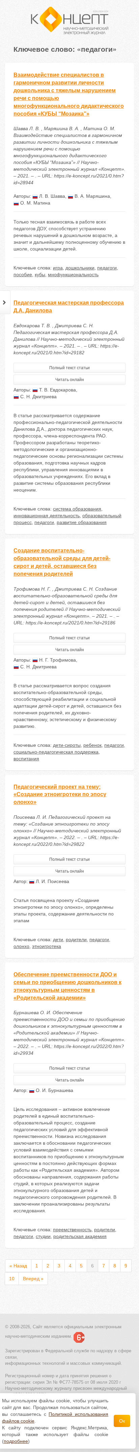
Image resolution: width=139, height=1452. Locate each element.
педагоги (107, 267)
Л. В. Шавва (51, 196)
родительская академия (80, 1236)
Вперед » (33, 1278)
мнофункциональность (73, 274)
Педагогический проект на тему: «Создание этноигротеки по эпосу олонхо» (59, 794)
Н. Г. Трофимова (57, 660)
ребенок (92, 745)
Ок (122, 1421)
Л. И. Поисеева (51, 881)
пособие (22, 274)
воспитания (26, 758)
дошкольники (79, 267)
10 (12, 1278)
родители (76, 939)
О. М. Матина (34, 203)
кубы (40, 274)
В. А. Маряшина (91, 196)
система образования (77, 508)
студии (43, 1236)
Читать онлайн (69, 379)
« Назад (18, 1265)
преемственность (72, 1229)
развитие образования (82, 522)
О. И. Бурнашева (53, 1090)
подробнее (16, 1441)
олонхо (21, 946)
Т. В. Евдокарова (57, 389)
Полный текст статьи (69, 367)
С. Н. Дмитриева (38, 396)
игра (58, 267)
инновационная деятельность (46, 515)
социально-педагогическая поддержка (56, 752)
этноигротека (46, 946)
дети (58, 939)
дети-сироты (67, 745)
